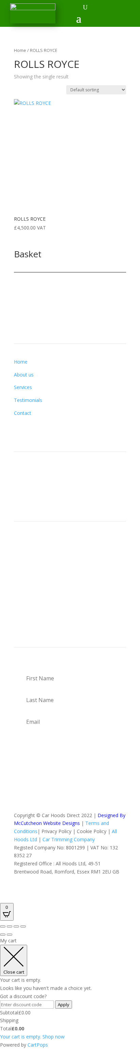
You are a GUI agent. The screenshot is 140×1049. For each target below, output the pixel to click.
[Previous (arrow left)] (2, 935)
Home (20, 50)
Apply (63, 1004)
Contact (22, 413)
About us (24, 374)
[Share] (16, 926)
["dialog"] (70, 993)
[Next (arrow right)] (9, 935)
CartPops (38, 1045)
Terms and (97, 823)
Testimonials (28, 400)
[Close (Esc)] (23, 926)
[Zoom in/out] (2, 926)
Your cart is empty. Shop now (32, 1036)
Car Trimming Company (68, 839)
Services (23, 387)
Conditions (25, 831)
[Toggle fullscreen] (9, 926)
